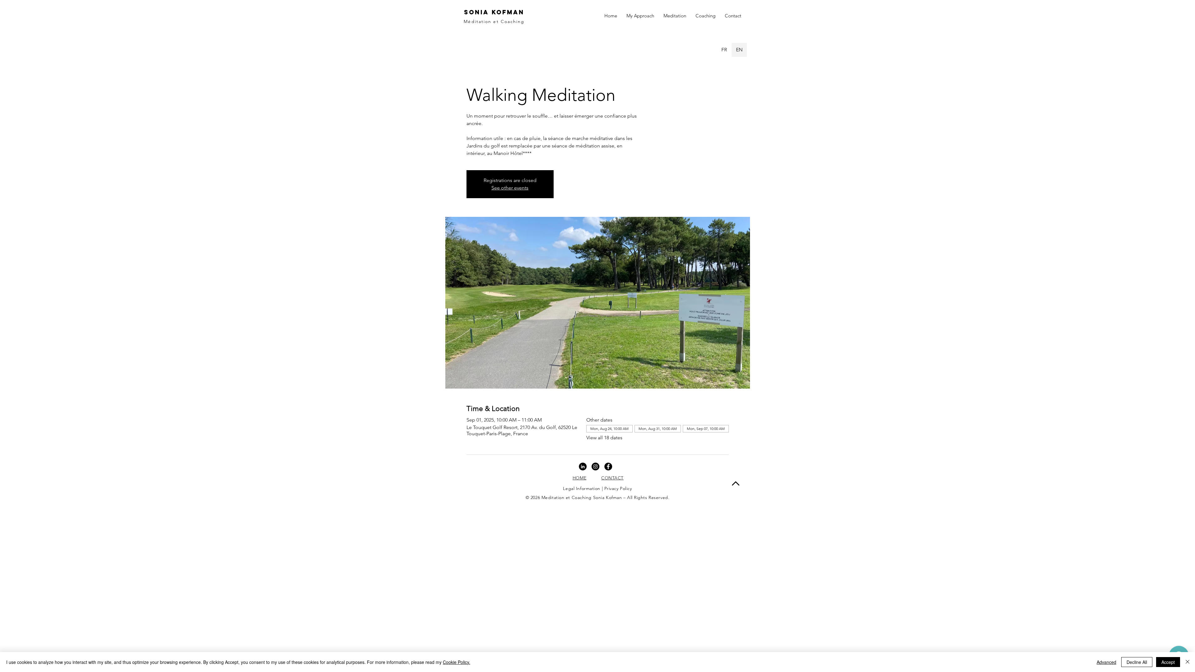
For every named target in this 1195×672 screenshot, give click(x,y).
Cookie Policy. (456, 662)
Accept (1168, 662)
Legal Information (581, 488)
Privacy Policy (618, 488)
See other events (509, 188)
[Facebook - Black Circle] (608, 466)
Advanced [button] (1106, 662)
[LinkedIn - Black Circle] (583, 466)
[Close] (1187, 662)
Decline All (1137, 662)
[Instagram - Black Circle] (595, 466)
